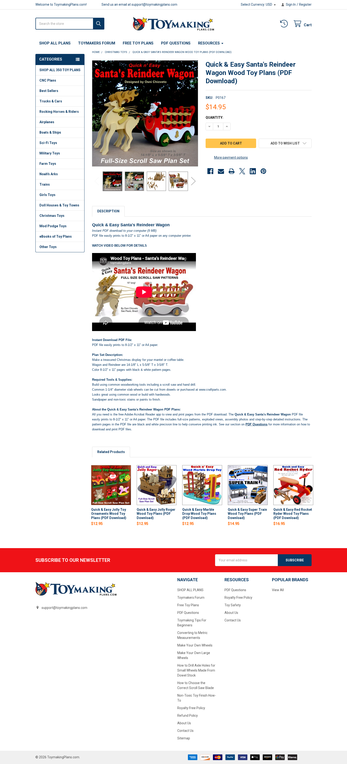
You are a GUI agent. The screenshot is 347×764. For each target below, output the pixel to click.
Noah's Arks (48, 174)
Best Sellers (48, 91)
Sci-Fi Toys (48, 143)
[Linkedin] (253, 171)
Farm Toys (47, 164)
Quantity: (214, 117)
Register (305, 4)
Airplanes (46, 122)
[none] (145, 113)
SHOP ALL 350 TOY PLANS (59, 70)
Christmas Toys (51, 216)
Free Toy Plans (138, 43)
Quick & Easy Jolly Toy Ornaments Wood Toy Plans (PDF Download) (108, 514)
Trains (44, 184)
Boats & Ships (50, 132)
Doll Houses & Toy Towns (59, 205)
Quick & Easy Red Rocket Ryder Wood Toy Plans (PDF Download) (292, 514)
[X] (242, 171)
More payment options (231, 157)
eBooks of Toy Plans (55, 236)
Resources (209, 43)
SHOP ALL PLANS (55, 43)
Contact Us (185, 731)
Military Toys (49, 153)
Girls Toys (47, 195)
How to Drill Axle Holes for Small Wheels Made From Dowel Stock (196, 670)
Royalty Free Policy (191, 708)
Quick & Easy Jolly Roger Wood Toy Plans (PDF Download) (156, 514)
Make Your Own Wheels (194, 645)
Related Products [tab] (111, 452)
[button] (285, 143)
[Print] (231, 171)
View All (278, 590)
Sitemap (183, 738)
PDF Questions (175, 43)
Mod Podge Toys (53, 226)
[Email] (221, 171)
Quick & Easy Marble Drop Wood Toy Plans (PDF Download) (199, 514)
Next (193, 181)
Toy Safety (232, 605)
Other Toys (48, 247)
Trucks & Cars (50, 101)
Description (108, 211)
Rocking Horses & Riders (59, 112)
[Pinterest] (263, 171)
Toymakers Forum (96, 43)
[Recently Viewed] (284, 23)
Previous (97, 181)
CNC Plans (47, 80)
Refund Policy (187, 715)
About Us (184, 723)
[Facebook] (210, 171)
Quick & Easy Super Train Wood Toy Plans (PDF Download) (247, 514)
